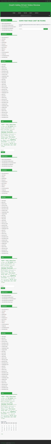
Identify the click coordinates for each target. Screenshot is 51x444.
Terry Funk (13, 141)
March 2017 (4, 97)
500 (2, 40)
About (13, 1)
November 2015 (5, 117)
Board (2, 1)
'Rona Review (4, 37)
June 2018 (4, 81)
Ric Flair (8, 140)
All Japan (10, 126)
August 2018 (4, 77)
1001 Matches (10, 125)
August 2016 (4, 107)
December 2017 (5, 91)
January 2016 (4, 114)
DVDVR (3, 42)
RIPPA (13, 140)
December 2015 (5, 115)
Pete (11, 138)
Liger (9, 135)
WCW (11, 143)
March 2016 (4, 110)
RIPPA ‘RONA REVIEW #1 (6, 23)
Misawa (3, 137)
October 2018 (4, 74)
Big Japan (3, 127)
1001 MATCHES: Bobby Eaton (7, 25)
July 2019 (3, 66)
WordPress (13, 442)
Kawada (6, 135)
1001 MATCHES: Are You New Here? (9, 26)
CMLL (11, 131)
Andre (15, 126)
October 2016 (4, 104)
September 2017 (5, 92)
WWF (14, 145)
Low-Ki (12, 135)
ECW (14, 132)
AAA (6, 126)
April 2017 (4, 95)
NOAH (2, 138)
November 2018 (5, 72)
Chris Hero (6, 129)
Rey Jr (4, 140)
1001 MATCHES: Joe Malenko (7, 28)
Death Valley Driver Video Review (24, 5)
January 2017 (4, 99)
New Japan (12, 137)
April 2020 (4, 64)
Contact (15, 1)
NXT (6, 138)
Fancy (3, 44)
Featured (4, 45)
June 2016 (4, 109)
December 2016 (5, 100)
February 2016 (5, 112)
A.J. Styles (3, 126)
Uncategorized (5, 55)
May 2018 (4, 82)
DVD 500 (9, 1)
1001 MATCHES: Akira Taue (7, 30)
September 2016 (5, 105)
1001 (3, 39)
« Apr (2, 434)
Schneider (4, 142)
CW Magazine (3, 442)
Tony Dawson (6, 143)
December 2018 (5, 71)
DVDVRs (5, 1)
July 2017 (3, 94)
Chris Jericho (12, 129)
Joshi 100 (3, 47)
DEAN (3, 132)
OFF (2, 50)
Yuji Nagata (3, 146)
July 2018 (3, 79)
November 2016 (5, 102)
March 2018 (4, 86)
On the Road (4, 52)
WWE (11, 145)
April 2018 (4, 84)
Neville (6, 137)
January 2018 (4, 89)
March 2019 (4, 67)
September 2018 (5, 76)
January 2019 (4, 69)
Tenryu (9, 141)
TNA (2, 143)
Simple (3, 54)
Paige (9, 138)
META (3, 49)
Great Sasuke (11, 134)
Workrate (4, 57)
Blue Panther (8, 128)
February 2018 (5, 87)
